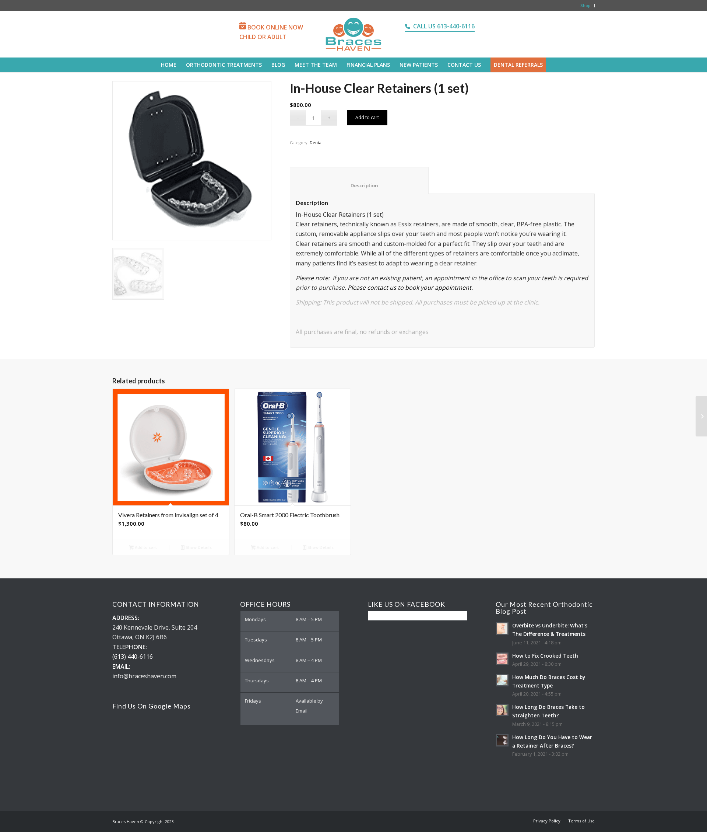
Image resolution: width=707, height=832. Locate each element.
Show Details (198, 547)
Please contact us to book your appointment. (410, 287)
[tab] (359, 180)
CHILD (247, 37)
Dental (316, 142)
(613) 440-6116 (132, 656)
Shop (585, 5)
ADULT (276, 37)
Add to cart (367, 117)
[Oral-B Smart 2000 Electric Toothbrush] (701, 416)
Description (359, 185)
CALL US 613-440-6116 (444, 26)
